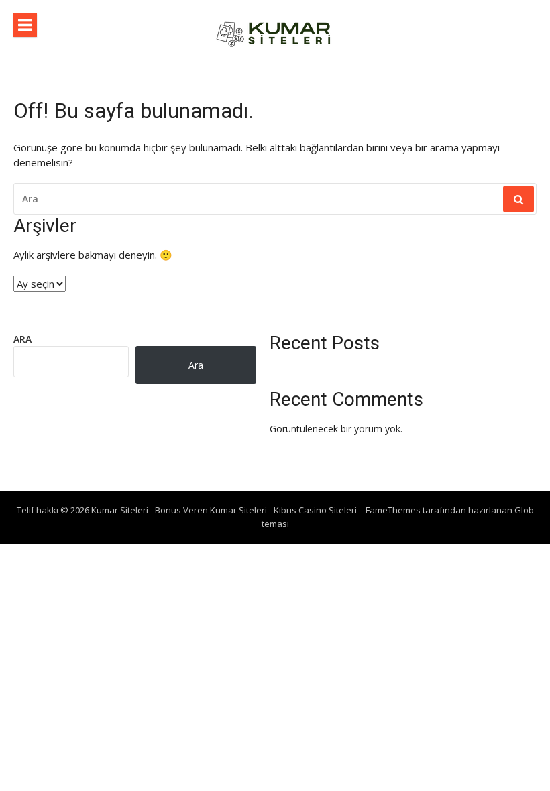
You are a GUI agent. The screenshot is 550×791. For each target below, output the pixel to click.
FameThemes (393, 510)
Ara (22, 338)
